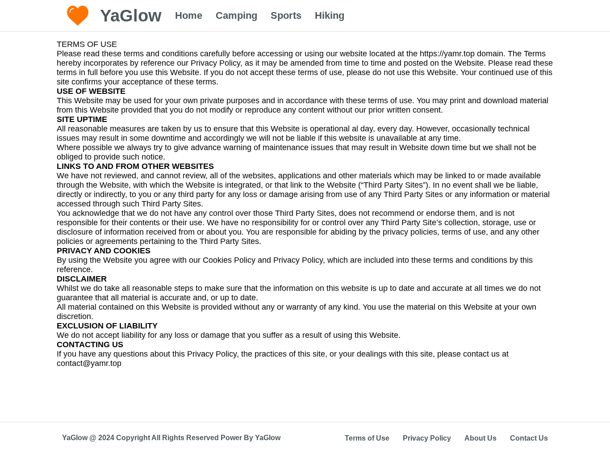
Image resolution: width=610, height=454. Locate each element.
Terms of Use (367, 438)
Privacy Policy (427, 438)
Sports (286, 15)
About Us (480, 438)
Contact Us (529, 438)
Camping (236, 15)
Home (188, 15)
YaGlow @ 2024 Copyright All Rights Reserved (141, 437)
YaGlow (267, 437)
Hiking (329, 15)
